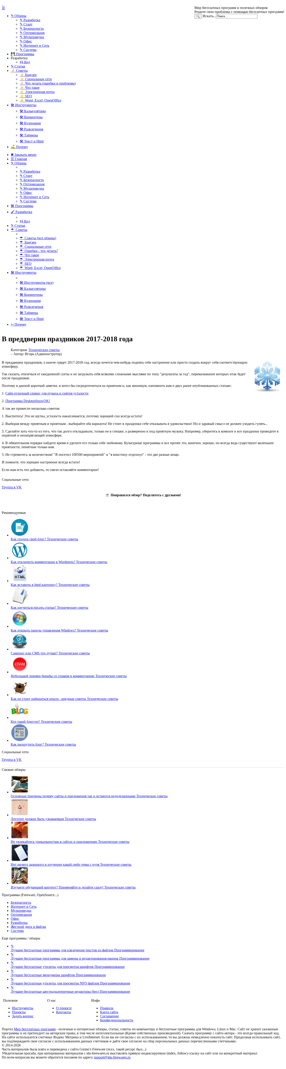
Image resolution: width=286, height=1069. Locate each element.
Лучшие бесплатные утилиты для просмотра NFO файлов (70, 981)
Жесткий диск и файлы (28, 927)
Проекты (19, 1012)
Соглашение (109, 1016)
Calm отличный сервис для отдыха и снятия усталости (46, 393)
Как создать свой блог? (44, 539)
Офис (15, 919)
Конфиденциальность (116, 1020)
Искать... (209, 16)
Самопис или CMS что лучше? (50, 653)
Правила (106, 1008)
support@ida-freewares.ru (112, 1057)
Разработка (19, 923)
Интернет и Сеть (23, 906)
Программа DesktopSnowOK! (27, 401)
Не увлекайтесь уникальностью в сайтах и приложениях (70, 842)
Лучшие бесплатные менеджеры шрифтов (58, 973)
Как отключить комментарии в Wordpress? (59, 562)
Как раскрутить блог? (43, 744)
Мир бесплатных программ (35, 1029)
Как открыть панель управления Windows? (59, 630)
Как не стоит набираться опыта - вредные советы (64, 699)
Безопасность (21, 902)
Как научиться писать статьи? (49, 607)
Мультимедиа (21, 910)
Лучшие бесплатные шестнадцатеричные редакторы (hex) (70, 989)
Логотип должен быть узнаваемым (53, 819)
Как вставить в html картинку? (50, 585)
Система (17, 931)
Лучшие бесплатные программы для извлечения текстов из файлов (77, 948)
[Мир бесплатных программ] (143, 4)
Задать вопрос (23, 1016)
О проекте (64, 1008)
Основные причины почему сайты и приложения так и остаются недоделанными (89, 796)
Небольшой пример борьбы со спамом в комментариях (69, 676)
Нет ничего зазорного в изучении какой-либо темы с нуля (71, 864)
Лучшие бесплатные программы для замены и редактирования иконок (80, 956)
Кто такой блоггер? (41, 721)
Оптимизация (21, 914)
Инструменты (22, 1008)
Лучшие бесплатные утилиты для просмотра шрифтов (68, 965)
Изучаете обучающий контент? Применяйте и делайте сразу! (73, 887)
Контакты (63, 1012)
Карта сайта (109, 1012)
